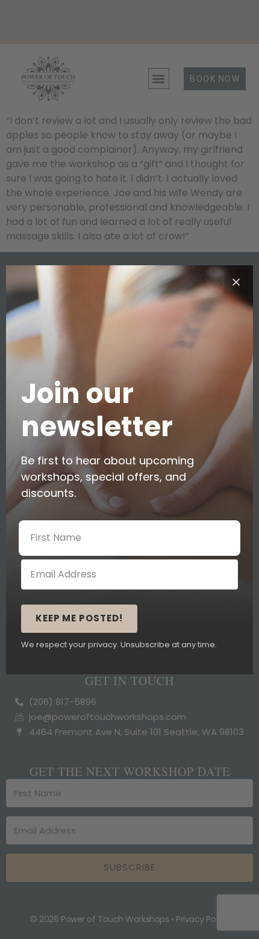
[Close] (236, 282)
